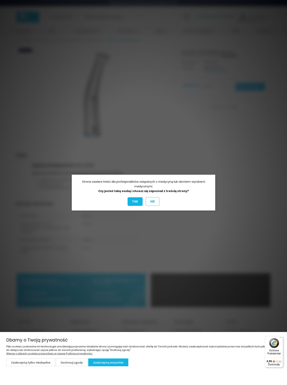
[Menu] (280, 338)
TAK (135, 201)
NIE (152, 201)
